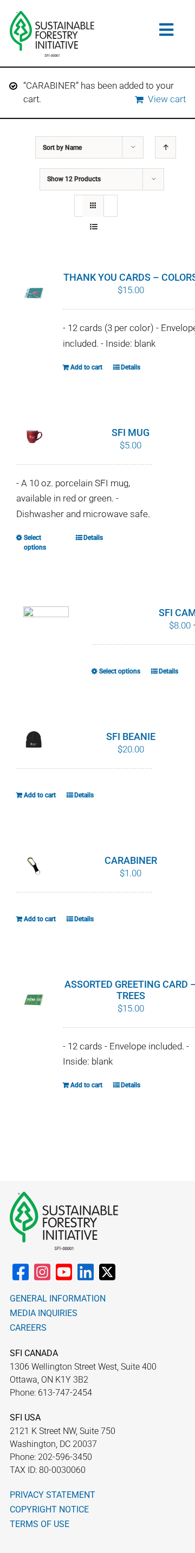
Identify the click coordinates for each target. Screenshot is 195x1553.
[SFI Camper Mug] (46, 623)
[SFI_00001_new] (52, 15)
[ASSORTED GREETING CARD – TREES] (33, 1000)
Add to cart (86, 367)
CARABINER (131, 860)
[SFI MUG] (33, 438)
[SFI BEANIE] (33, 740)
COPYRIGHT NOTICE (49, 1509)
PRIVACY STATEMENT (52, 1495)
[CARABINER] (33, 866)
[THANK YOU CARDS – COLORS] (33, 293)
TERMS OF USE (39, 1524)
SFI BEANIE (130, 736)
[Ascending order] (165, 147)
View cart (167, 99)
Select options (35, 542)
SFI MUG (131, 432)
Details (130, 367)
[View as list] (93, 226)
